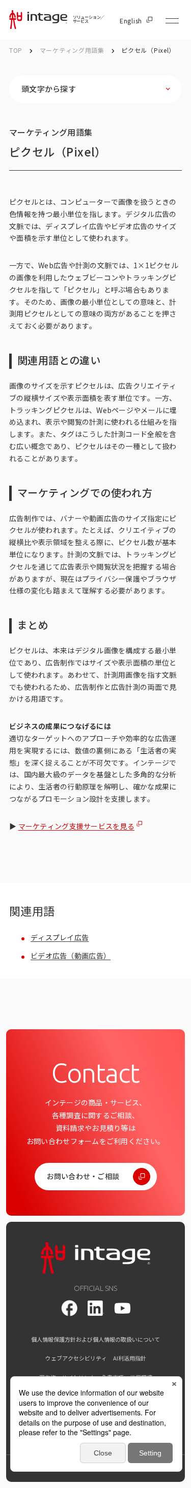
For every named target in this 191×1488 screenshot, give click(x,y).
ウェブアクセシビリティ (76, 1358)
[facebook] (69, 1308)
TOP (15, 50)
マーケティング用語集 (73, 50)
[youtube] (122, 1308)
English (131, 21)
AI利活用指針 (129, 1358)
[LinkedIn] (96, 1308)
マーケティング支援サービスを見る (76, 826)
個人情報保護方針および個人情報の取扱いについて (95, 1339)
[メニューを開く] (172, 20)
